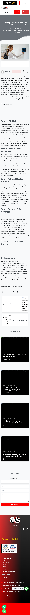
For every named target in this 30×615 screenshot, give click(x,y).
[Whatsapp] (4, 611)
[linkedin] (7, 12)
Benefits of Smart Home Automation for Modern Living (14, 422)
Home (7, 28)
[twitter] (5, 12)
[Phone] (4, 607)
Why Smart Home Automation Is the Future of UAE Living (14, 356)
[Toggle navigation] (27, 8)
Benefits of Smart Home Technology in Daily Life (11, 389)
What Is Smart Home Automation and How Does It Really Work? (15, 455)
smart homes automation (17, 28)
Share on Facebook (9, 292)
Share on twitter (23, 292)
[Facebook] (2, 12)
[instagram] (10, 12)
